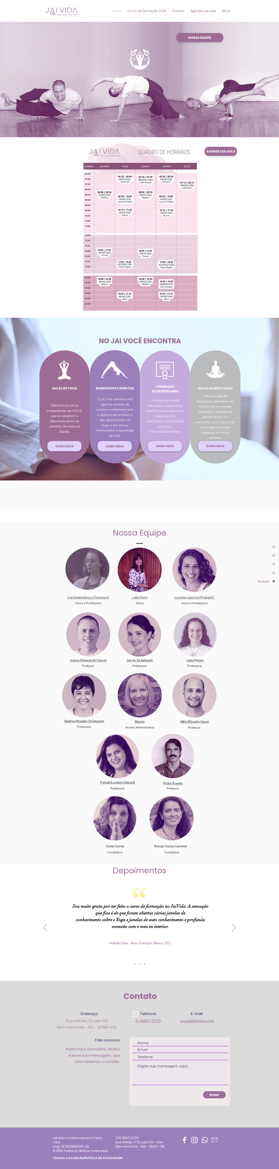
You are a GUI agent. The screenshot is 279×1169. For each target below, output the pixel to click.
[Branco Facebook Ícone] (184, 1140)
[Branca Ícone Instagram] (194, 1140)
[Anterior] (22, 79)
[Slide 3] (144, 964)
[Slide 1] (134, 964)
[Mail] (214, 1140)
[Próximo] (256, 79)
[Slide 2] (139, 964)
